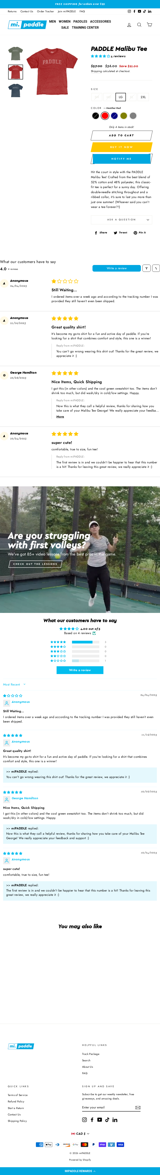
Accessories (100, 21)
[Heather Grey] (20, 1000)
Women (64, 21)
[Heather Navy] (23, 996)
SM (97, 97)
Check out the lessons (35, 564)
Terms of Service (18, 1095)
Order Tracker (45, 11)
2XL (143, 97)
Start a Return (16, 1108)
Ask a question (121, 219)
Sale (65, 27)
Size (94, 89)
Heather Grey (133, 116)
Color (106, 108)
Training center (85, 27)
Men (52, 21)
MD (109, 97)
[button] (80, 1171)
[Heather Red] (18, 996)
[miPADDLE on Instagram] (84, 1119)
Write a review (117, 268)
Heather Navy (114, 116)
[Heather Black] (12, 996)
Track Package (90, 1054)
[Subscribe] (137, 1107)
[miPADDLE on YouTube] (99, 1119)
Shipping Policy (17, 1121)
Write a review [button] (80, 670)
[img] (12, 695)
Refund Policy (16, 1101)
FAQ (82, 11)
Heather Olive (124, 116)
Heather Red (105, 116)
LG (121, 97)
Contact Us (26, 11)
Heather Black (96, 116)
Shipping (96, 71)
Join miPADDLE (67, 11)
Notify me (121, 159)
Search (86, 1060)
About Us (87, 1067)
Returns (12, 11)
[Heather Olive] (28, 996)
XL (131, 97)
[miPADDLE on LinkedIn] (115, 1119)
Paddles (80, 21)
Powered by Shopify (80, 1160)
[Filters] (146, 268)
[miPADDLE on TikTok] (107, 1119)
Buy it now (121, 147)
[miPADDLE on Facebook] (92, 1119)
